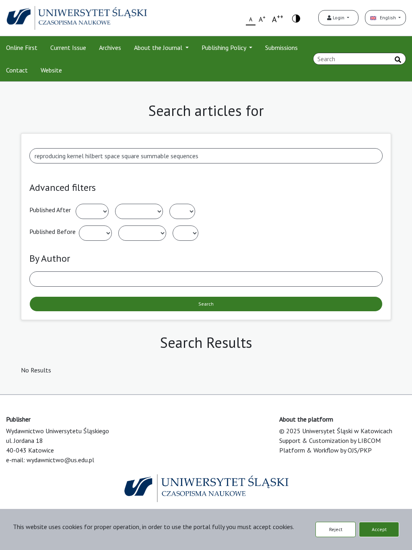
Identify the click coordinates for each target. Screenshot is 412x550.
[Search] (398, 59)
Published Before (52, 231)
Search (206, 304)
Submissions (281, 47)
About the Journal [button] (159, 47)
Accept (379, 529)
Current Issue (68, 47)
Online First (21, 47)
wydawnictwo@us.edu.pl (60, 460)
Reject (335, 529)
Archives (110, 47)
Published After (50, 210)
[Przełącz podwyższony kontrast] (296, 17)
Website (51, 70)
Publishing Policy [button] (224, 47)
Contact (17, 70)
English (386, 17)
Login (339, 17)
